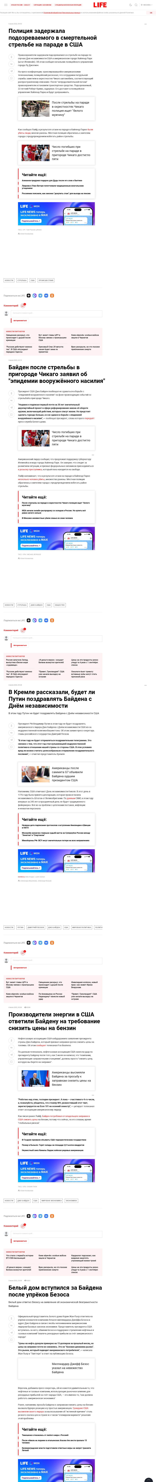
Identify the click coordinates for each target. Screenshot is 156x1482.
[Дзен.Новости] (28, 295)
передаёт (89, 418)
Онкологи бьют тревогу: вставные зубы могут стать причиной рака (84, 674)
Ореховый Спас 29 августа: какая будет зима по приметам (51, 349)
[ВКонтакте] (46, 295)
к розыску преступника (30, 469)
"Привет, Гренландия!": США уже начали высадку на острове (51, 674)
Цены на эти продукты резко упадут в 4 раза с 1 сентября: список (84, 662)
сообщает (41, 1045)
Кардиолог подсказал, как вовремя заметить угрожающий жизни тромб (83, 1294)
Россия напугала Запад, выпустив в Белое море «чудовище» (17, 662)
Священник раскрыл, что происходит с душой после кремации (18, 337)
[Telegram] (40, 295)
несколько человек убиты (31, 479)
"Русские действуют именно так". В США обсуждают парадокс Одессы (19, 349)
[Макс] (34, 295)
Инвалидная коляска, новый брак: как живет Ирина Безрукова (84, 985)
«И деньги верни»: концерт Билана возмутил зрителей (51, 661)
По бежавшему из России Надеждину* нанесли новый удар (52, 996)
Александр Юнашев (44, 881)
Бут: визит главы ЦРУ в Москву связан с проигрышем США (52, 337)
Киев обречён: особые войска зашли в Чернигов (85, 336)
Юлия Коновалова (26, 234)
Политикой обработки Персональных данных (62, 12)
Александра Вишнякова (28, 881)
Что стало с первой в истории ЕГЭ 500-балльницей (19, 1293)
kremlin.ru (21, 877)
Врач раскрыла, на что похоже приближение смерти (85, 348)
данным (71, 798)
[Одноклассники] (52, 295)
